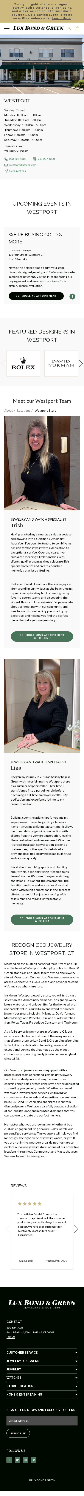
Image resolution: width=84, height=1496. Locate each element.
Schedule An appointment (36, 296)
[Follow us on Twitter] (17, 1460)
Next (79, 363)
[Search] (69, 28)
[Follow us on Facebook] (9, 1460)
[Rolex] (23, 363)
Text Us (10, 1336)
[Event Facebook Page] (72, 297)
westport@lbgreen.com (22, 164)
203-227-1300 (17, 158)
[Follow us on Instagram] (25, 1460)
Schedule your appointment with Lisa (42, 920)
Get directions (17, 170)
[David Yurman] (61, 363)
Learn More (61, 18)
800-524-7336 (14, 1327)
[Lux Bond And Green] (42, 1304)
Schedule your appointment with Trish (42, 636)
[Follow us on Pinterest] (33, 1460)
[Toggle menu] (6, 28)
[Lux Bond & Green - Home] (38, 28)
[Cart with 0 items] (77, 28)
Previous (4, 363)
